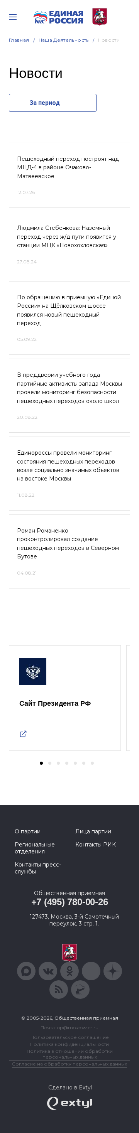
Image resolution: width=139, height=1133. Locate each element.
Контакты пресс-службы (38, 868)
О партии (28, 831)
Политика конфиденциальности (69, 1044)
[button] (41, 763)
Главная (19, 40)
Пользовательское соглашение (70, 1037)
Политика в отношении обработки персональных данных (70, 1054)
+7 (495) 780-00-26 (69, 902)
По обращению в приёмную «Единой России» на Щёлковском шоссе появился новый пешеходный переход (69, 310)
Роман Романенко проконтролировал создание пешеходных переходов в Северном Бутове (68, 543)
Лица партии (93, 831)
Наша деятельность (64, 40)
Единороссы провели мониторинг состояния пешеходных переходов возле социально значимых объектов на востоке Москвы (68, 465)
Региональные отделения (35, 848)
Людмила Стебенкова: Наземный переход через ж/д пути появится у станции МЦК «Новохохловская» (66, 236)
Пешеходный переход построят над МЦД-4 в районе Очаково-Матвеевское (68, 167)
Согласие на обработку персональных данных (69, 1064)
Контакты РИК (95, 844)
